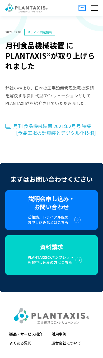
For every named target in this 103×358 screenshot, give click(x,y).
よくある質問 (20, 343)
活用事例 (59, 334)
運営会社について (66, 343)
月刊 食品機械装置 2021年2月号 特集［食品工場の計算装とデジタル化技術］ (55, 129)
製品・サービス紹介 (26, 334)
